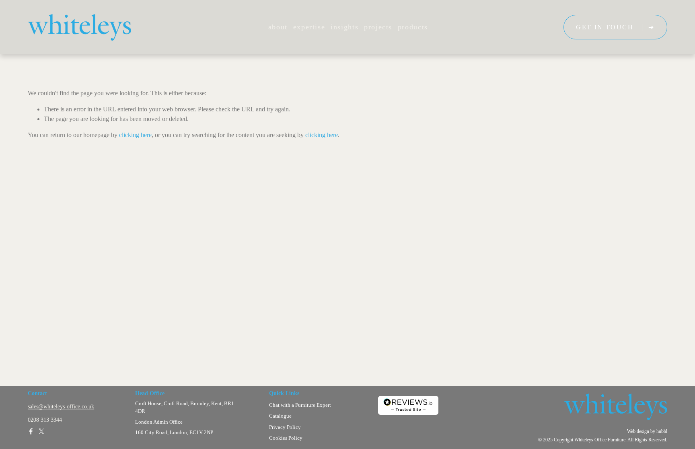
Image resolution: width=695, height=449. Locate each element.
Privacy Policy (285, 427)
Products (413, 27)
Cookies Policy (285, 438)
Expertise (309, 27)
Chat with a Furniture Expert (300, 405)
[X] (41, 431)
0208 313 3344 (45, 419)
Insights (344, 27)
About (278, 27)
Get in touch (606, 27)
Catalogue (280, 416)
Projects (378, 27)
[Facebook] (31, 431)
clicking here (135, 134)
